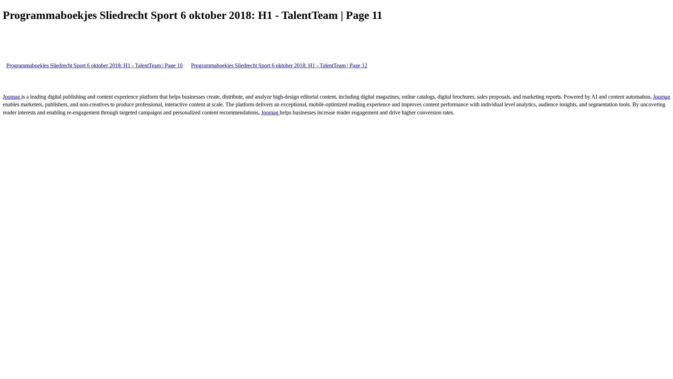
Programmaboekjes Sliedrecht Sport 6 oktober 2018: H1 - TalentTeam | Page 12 (279, 65)
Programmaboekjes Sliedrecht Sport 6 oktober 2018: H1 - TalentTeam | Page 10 (94, 65)
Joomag (12, 97)
